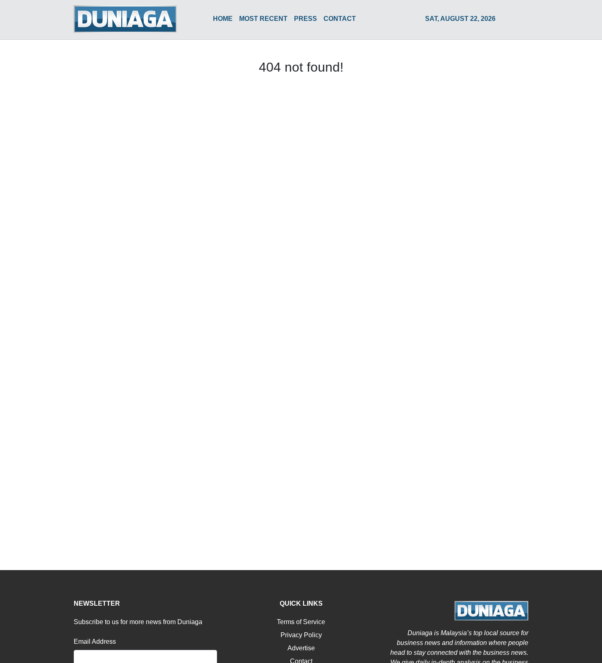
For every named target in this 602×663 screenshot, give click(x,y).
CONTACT (340, 18)
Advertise (301, 648)
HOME (223, 18)
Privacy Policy (301, 634)
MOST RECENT (263, 18)
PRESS (305, 18)
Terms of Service (301, 621)
